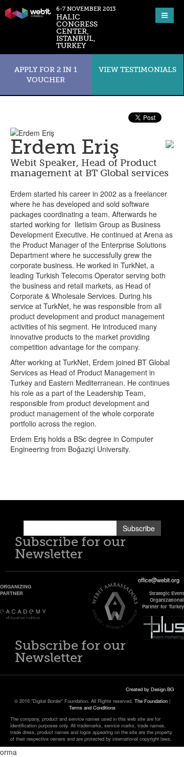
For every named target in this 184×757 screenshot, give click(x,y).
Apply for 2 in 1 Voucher (45, 74)
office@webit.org (158, 580)
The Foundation (151, 700)
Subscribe (139, 528)
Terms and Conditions (92, 707)
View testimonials (137, 69)
